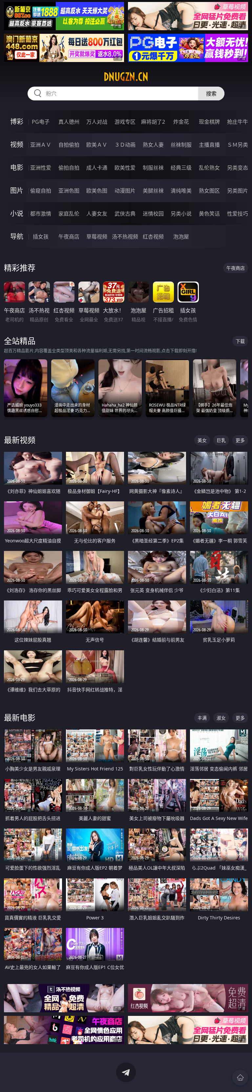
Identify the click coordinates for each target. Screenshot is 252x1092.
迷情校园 (153, 213)
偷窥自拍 (40, 190)
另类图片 (237, 190)
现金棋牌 (209, 121)
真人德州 (68, 121)
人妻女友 (96, 213)
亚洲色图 (68, 190)
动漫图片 (125, 190)
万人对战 (96, 121)
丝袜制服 (181, 144)
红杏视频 (153, 236)
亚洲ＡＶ (40, 144)
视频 (16, 144)
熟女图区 (209, 190)
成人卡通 (96, 167)
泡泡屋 (181, 236)
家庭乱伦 (68, 213)
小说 (16, 213)
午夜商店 (68, 236)
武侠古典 (125, 213)
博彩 (16, 121)
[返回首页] (240, 1077)
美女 (202, 440)
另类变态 (237, 167)
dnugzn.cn (126, 76)
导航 (16, 236)
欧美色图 (96, 190)
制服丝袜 (153, 167)
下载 (240, 341)
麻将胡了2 (153, 121)
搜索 (211, 93)
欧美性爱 (125, 167)
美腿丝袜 (153, 190)
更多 (240, 440)
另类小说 (181, 213)
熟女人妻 (153, 144)
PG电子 (41, 121)
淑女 (221, 718)
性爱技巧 (237, 213)
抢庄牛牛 (237, 121)
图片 (16, 190)
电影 (16, 167)
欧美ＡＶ (96, 144)
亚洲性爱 (40, 167)
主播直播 (209, 144)
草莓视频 (96, 236)
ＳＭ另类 (237, 144)
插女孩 (41, 236)
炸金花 (181, 121)
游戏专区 (125, 121)
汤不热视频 (125, 236)
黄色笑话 (209, 213)
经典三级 (181, 167)
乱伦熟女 (209, 167)
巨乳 (221, 440)
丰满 (202, 718)
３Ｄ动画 (125, 144)
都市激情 (40, 213)
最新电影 (19, 717)
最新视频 (19, 439)
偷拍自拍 (68, 167)
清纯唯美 (181, 190)
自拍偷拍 (68, 144)
